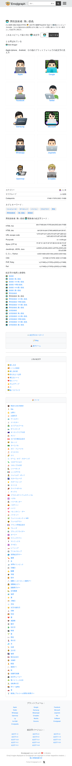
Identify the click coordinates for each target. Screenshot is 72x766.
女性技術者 (11, 310)
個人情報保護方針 (36, 758)
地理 (11, 594)
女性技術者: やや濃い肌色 (16, 322)
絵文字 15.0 (57, 742)
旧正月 (11, 627)
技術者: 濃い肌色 (13, 290)
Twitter (52, 100)
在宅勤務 (12, 591)
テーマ (36, 400)
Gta (10, 409)
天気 (11, 604)
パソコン (34, 209)
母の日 (11, 640)
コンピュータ (12, 209)
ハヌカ (11, 498)
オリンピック (14, 429)
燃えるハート (13, 377)
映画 (11, 630)
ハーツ (11, 508)
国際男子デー (14, 587)
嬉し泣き (12, 365)
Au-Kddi (14, 721)
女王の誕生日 (14, 607)
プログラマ (45, 209)
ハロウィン (13, 505)
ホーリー (12, 534)
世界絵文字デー (15, 554)
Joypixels (52, 152)
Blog (36, 340)
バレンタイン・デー (16, 511)
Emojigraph (18, 4)
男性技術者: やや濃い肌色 (16, 304)
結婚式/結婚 (13, 673)
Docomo (36, 721)
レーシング (13, 548)
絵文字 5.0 (36, 737)
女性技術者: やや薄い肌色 (16, 316)
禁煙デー (12, 667)
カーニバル (13, 445)
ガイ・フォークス (15, 448)
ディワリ (12, 491)
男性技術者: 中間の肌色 (16, 302)
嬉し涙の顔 (13, 371)
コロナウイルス (15, 462)
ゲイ (11, 455)
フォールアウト (15, 521)
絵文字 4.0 (15, 737)
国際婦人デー (14, 584)
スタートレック (15, 482)
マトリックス (14, 541)
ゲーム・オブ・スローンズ (19, 458)
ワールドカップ (15, 551)
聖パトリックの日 (15, 680)
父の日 (11, 650)
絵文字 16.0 (36, 745)
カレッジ (12, 442)
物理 (11, 653)
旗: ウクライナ (14, 390)
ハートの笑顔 (13, 368)
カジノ (11, 435)
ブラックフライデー (16, 531)
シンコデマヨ (14, 472)
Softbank (57, 718)
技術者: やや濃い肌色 (15, 287)
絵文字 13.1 (15, 742)
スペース (12, 485)
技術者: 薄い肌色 (13, 279)
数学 (11, 624)
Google (52, 74)
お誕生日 (12, 415)
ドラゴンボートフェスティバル (20, 495)
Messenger (36, 713)
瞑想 (11, 663)
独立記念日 (13, 657)
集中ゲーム (36, 346)
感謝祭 (11, 620)
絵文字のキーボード (36, 335)
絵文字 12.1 (36, 740)
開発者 (30, 213)
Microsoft (52, 126)
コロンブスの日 (15, 465)
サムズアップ (13, 384)
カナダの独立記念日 (16, 439)
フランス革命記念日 (16, 524)
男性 (53, 209)
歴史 (11, 637)
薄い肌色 (21, 213)
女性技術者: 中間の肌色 (16, 319)
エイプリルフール (15, 425)
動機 (11, 571)
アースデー (13, 419)
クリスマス (13, 452)
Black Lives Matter (16, 406)
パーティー (13, 515)
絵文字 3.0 (57, 734)
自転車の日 (13, 683)
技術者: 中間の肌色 (14, 284)
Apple (20, 74)
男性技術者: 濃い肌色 (15, 307)
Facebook (20, 100)
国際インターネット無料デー (19, 581)
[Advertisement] (36, 12)
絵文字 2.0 (36, 734)
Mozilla (36, 718)
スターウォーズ (15, 478)
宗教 (11, 610)
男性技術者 (11, 213)
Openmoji (20, 178)
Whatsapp (20, 152)
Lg (15, 718)
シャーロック (14, 468)
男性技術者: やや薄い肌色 (16, 299)
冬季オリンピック (15, 564)
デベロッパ (24, 209)
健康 (11, 558)
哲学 (11, 577)
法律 (11, 647)
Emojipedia (15, 724)
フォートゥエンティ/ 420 (18, 518)
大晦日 (11, 601)
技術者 (10, 276)
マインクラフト (15, 538)
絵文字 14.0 (36, 742)
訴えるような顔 (14, 374)
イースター (13, 422)
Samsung (20, 126)
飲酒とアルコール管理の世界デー (21, 693)
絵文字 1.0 (15, 734)
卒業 (11, 574)
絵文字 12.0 (15, 740)
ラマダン (12, 544)
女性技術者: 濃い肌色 (15, 325)
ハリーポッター (15, 501)
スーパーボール (15, 488)
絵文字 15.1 (15, 745)
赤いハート (13, 380)
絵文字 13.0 (57, 740)
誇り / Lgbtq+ (14, 686)
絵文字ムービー (15, 677)
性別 (11, 614)
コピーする (54, 34)
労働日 (11, 567)
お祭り (11, 412)
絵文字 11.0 (57, 737)
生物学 (11, 660)
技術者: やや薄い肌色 (15, 281)
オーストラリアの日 (16, 432)
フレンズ (12, 528)
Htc (57, 716)
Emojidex (52, 178)
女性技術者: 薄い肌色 (15, 313)
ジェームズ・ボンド (16, 475)
